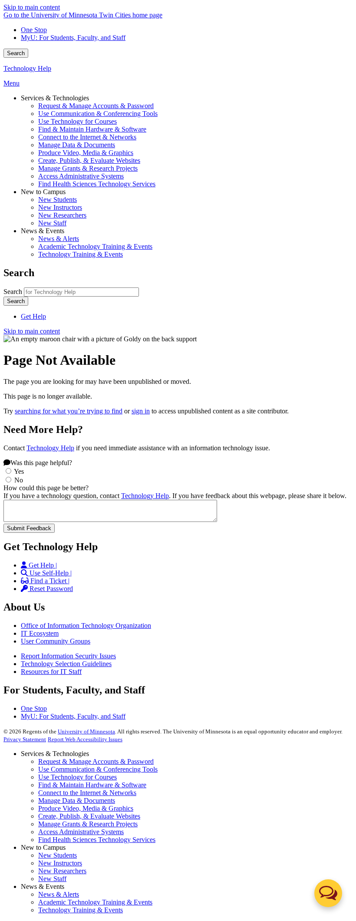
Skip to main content (31, 7)
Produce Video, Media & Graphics (85, 808)
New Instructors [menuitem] (60, 207)
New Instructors (60, 863)
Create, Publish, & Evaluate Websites (89, 816)
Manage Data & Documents (76, 800)
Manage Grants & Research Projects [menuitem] (88, 168)
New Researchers (62, 871)
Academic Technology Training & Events (95, 902)
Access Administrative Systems (81, 831)
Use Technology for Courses (77, 777)
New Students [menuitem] (57, 199)
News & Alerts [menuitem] (58, 238)
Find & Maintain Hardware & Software (92, 785)
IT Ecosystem (40, 633)
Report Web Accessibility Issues (85, 739)
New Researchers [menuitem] (62, 215)
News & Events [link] (42, 230)
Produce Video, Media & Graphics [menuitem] (85, 152)
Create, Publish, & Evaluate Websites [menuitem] (89, 160)
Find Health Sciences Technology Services (96, 839)
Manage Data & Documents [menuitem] (76, 145)
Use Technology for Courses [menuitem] (77, 121)
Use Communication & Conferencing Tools (98, 769)
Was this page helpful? (41, 462)
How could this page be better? (46, 488)
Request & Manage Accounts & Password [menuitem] (96, 105)
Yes (19, 471)
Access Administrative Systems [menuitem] (81, 176)
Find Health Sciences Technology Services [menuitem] (96, 184)
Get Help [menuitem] (33, 316)
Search (16, 53)
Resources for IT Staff (51, 671)
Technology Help (27, 68)
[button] (328, 893)
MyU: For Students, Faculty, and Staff (73, 37)
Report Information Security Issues (68, 656)
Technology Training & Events (80, 910)
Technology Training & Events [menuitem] (80, 254)
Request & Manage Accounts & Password (96, 761)
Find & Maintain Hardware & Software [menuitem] (92, 129)
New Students (57, 855)
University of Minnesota (86, 731)
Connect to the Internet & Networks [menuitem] (87, 137)
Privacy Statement (24, 739)
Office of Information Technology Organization (86, 625)
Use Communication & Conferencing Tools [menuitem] (98, 113)
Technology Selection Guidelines (66, 663)
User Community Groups (55, 641)
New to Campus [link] (43, 191)
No (18, 480)
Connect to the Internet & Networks (87, 792)
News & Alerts (58, 894)
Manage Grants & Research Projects (88, 824)
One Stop (34, 29)
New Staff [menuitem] (52, 223)
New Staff (52, 878)
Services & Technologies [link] (55, 98)
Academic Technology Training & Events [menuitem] (95, 246)
